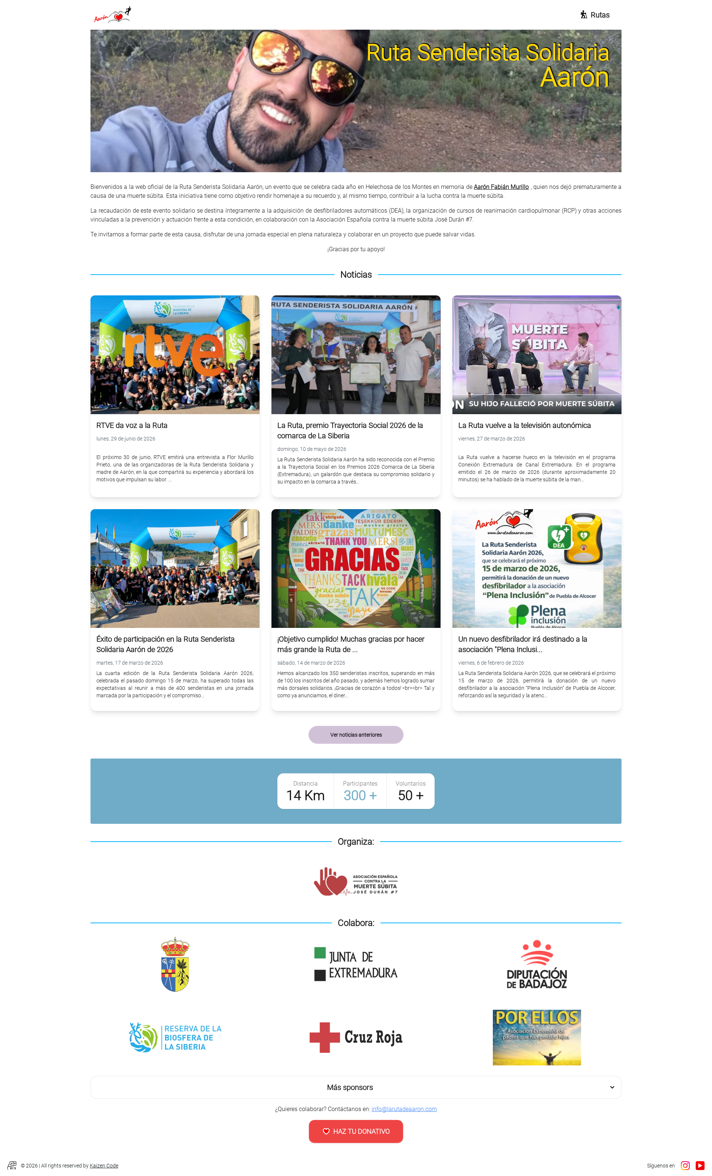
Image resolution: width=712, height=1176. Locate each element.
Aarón (575, 77)
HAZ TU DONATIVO (361, 1131)
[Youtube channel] (700, 1165)
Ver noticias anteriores (356, 735)
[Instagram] (685, 1165)
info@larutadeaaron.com (404, 1109)
